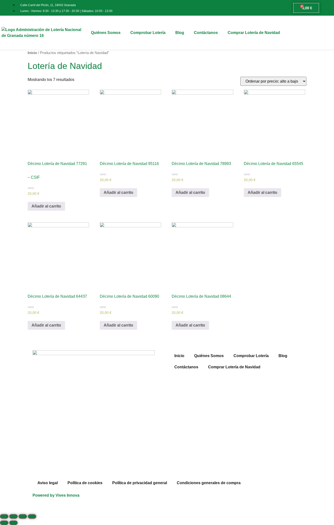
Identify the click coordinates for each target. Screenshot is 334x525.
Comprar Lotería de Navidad (254, 33)
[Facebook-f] (175, 499)
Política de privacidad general (139, 483)
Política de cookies (84, 483)
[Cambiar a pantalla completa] (23, 516)
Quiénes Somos (106, 33)
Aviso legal (47, 483)
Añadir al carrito (46, 206)
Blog (179, 33)
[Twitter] (189, 499)
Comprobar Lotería (148, 33)
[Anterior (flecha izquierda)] (4, 523)
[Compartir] (13, 516)
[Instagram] (202, 499)
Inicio (32, 53)
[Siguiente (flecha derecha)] (13, 523)
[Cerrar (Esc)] (4, 516)
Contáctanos (206, 33)
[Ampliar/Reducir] (32, 516)
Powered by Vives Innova (56, 495)
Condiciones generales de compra (209, 483)
